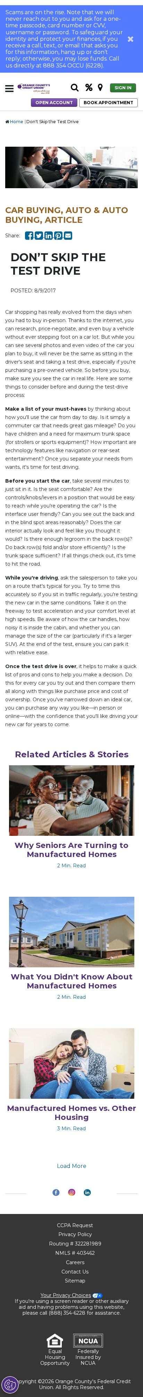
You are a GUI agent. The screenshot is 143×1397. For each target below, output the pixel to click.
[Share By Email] (68, 235)
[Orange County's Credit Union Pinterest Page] (59, 235)
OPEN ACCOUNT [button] (54, 102)
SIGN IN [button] (123, 87)
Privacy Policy (75, 1234)
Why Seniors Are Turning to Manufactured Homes (71, 850)
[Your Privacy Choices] (10, 1385)
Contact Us (75, 1272)
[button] (130, 39)
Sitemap (75, 1281)
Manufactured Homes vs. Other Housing (71, 1113)
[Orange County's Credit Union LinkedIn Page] (49, 235)
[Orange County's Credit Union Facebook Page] (30, 235)
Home (16, 121)
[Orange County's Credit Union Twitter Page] (39, 235)
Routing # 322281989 (75, 1244)
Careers (75, 1262)
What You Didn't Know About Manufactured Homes (72, 981)
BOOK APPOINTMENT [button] (108, 102)
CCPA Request (75, 1225)
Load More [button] (71, 1166)
